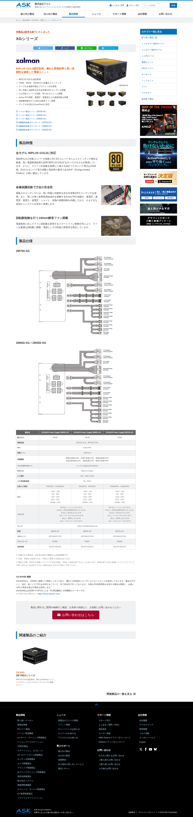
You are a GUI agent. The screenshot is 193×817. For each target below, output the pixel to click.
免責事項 (131, 812)
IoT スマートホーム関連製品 (30, 755)
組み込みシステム (25, 780)
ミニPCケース (148, 56)
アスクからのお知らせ (68, 737)
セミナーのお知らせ (67, 733)
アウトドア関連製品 (26, 768)
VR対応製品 (22, 746)
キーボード (146, 74)
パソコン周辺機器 (25, 733)
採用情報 (143, 729)
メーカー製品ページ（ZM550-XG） (32, 119)
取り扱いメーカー (25, 720)
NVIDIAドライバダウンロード (112, 742)
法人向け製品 (50, 14)
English (142, 742)
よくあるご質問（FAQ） (109, 725)
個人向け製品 (27, 14)
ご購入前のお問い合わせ (109, 760)
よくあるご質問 (118, 5)
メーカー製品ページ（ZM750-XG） (32, 111)
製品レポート (64, 768)
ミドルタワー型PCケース (153, 43)
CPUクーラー (148, 68)
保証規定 (103, 729)
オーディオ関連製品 (26, 759)
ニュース (96, 14)
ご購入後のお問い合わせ (109, 764)
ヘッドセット (147, 80)
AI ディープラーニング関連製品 (31, 772)
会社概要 (143, 720)
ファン (145, 87)
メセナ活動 (144, 733)
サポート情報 (119, 14)
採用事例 (62, 760)
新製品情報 (22, 725)
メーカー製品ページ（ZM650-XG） (32, 115)
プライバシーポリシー (146, 812)
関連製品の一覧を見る (119, 694)
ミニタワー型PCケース (152, 50)
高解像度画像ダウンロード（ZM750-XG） (35, 122)
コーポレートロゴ (147, 737)
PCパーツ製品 (23, 729)
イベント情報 (64, 725)
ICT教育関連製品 (24, 794)
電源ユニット (45, 20)
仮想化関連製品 (24, 776)
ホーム (18, 20)
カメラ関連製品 (24, 763)
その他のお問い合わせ (108, 768)
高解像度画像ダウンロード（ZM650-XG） (35, 126)
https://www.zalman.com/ (49, 594)
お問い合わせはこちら (78, 615)
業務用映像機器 (24, 785)
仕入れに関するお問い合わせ (111, 755)
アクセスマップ (146, 725)
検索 (173, 5)
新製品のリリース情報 (68, 720)
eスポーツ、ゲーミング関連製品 (31, 737)
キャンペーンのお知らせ (69, 729)
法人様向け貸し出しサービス (71, 764)
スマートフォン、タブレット (30, 750)
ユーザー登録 (104, 733)
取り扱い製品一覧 (149, 37)
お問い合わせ (165, 14)
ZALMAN (35, 20)
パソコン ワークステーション (30, 742)
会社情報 (142, 14)
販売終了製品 (147, 99)
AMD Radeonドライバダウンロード (114, 737)
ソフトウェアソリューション (30, 798)
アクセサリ (146, 93)
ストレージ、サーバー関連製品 (31, 789)
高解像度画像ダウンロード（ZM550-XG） (35, 130)
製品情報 (73, 14)
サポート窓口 (134, 5)
